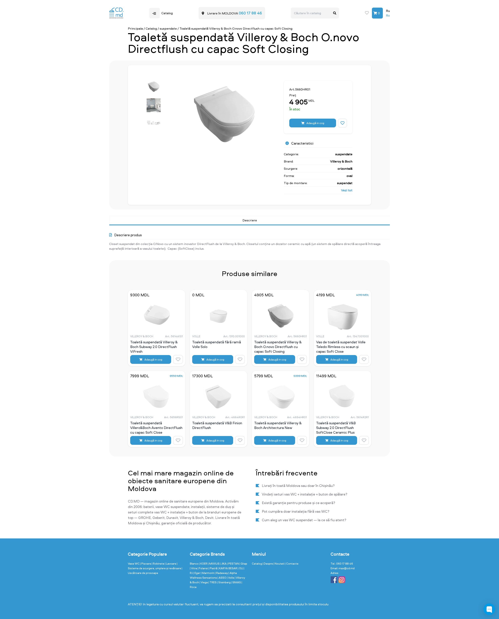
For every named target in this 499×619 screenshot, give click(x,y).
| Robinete (158, 563)
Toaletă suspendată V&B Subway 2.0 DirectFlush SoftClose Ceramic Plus (336, 427)
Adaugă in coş (315, 123)
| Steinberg (224, 582)
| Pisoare (146, 563)
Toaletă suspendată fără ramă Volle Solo (216, 344)
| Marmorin (208, 573)
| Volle (231, 577)
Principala (135, 28)
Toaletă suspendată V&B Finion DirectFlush (217, 425)
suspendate (168, 28)
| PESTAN (233, 563)
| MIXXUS (214, 563)
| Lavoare (171, 563)
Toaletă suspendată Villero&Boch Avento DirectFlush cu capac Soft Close (156, 427)
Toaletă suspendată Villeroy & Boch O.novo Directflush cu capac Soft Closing (278, 346)
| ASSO (222, 577)
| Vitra (194, 568)
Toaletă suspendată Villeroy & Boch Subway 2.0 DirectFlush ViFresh (154, 346)
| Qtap (243, 563)
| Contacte (291, 563)
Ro (388, 15)
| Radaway (221, 573)
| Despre (268, 563)
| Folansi (203, 568)
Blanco (194, 563)
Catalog (151, 28)
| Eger (197, 573)
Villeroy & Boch (341, 161)
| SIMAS (236, 582)
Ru (388, 11)
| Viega (204, 582)
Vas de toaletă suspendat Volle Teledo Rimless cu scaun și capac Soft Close (340, 346)
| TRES (212, 582)
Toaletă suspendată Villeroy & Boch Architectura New (278, 425)
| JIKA (223, 563)
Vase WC (134, 563)
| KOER (203, 563)
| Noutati (279, 563)
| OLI (241, 568)
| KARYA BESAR (228, 568)
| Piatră (213, 568)
